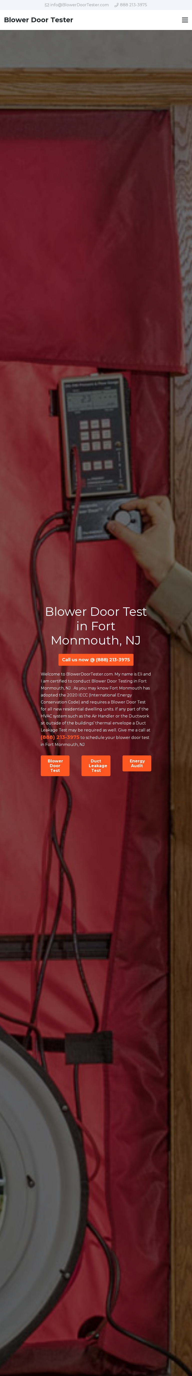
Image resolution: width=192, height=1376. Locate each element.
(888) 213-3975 (60, 737)
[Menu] (185, 20)
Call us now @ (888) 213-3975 (96, 660)
